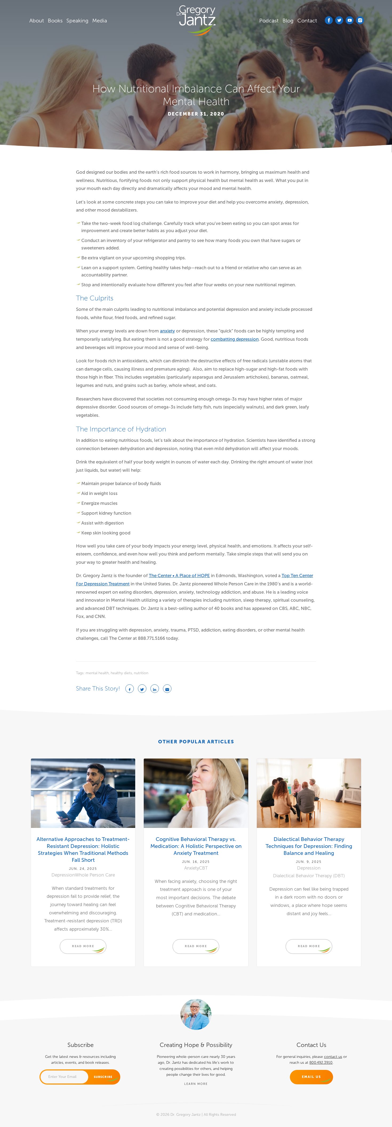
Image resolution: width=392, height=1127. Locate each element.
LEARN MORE (196, 1083)
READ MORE (83, 946)
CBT (203, 868)
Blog (288, 20)
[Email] (167, 688)
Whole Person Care (95, 875)
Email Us (311, 1077)
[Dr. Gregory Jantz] (196, 20)
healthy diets (121, 673)
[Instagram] (360, 20)
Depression (63, 875)
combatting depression (235, 339)
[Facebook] (329, 20)
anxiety (167, 331)
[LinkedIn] (154, 688)
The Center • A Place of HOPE (179, 575)
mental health (97, 673)
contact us (333, 1057)
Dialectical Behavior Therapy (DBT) (309, 875)
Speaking (77, 20)
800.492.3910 (321, 1063)
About (36, 20)
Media (99, 20)
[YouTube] (350, 20)
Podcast (269, 20)
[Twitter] (339, 20)
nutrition (141, 673)
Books (55, 20)
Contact (307, 20)
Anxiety (191, 868)
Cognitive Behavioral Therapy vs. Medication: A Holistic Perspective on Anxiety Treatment (196, 846)
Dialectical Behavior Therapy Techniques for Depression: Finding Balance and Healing (309, 846)
